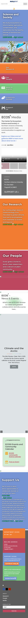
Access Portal (9, 578)
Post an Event (14, 462)
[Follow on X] (7, 589)
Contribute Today (10, 563)
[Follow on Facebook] (4, 589)
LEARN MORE (7, 37)
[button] (1, 432)
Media (5, 600)
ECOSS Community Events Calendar (15, 455)
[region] (14, 373)
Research (6, 596)
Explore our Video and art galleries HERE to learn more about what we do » (12, 138)
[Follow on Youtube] (10, 589)
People (5, 598)
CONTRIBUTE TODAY (8, 521)
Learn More (10, 145)
